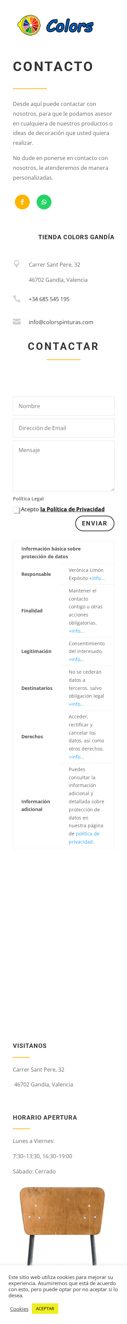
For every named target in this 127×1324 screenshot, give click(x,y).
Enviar (95, 523)
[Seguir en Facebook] (22, 202)
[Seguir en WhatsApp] (44, 202)
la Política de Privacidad (72, 509)
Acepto (63, 509)
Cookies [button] (19, 1309)
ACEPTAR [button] (45, 1308)
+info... (97, 578)
